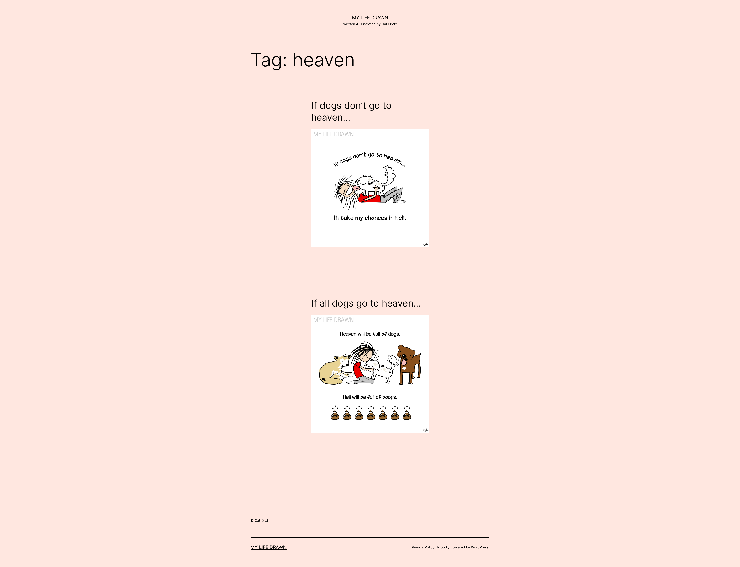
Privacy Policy (423, 547)
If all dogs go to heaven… (366, 303)
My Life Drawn (370, 17)
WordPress (480, 547)
